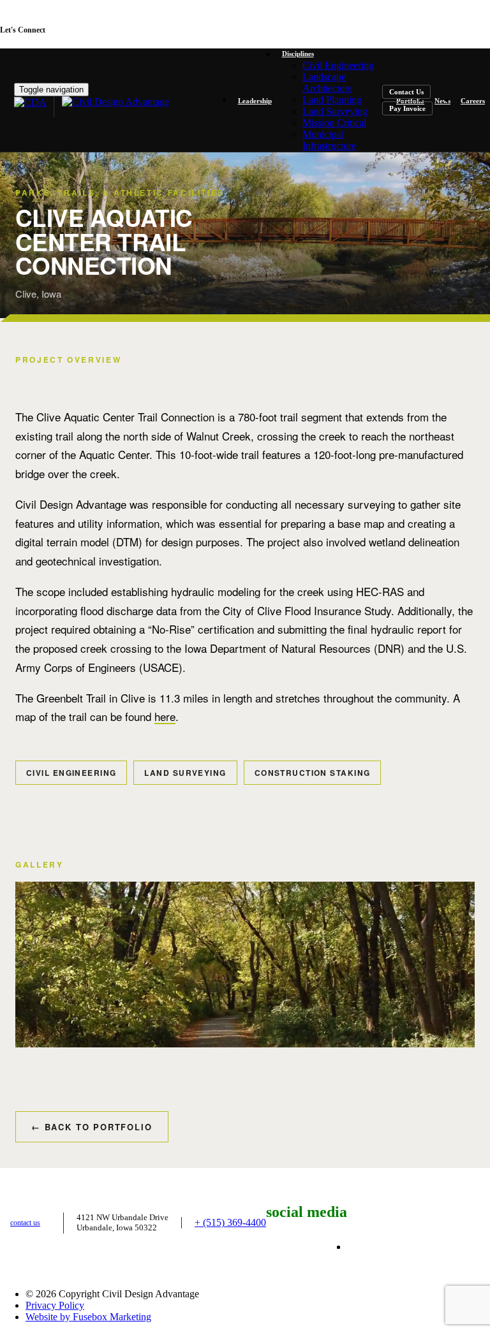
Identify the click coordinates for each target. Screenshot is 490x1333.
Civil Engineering (338, 65)
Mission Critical (334, 122)
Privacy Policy (55, 1305)
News (442, 101)
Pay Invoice (407, 108)
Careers (473, 101)
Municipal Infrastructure (329, 140)
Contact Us (406, 92)
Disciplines (298, 53)
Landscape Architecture (327, 82)
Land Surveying (335, 111)
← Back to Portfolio (91, 1127)
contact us (25, 1222)
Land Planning (332, 99)
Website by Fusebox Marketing (88, 1316)
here (164, 716)
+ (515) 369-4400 (230, 1222)
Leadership (255, 101)
